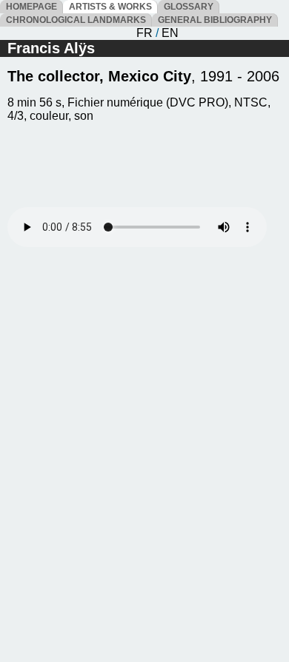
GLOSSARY (188, 6)
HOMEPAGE (31, 6)
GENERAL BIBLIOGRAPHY (214, 20)
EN (170, 33)
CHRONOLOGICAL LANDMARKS (75, 20)
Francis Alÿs (51, 48)
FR (144, 33)
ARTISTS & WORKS (110, 6)
